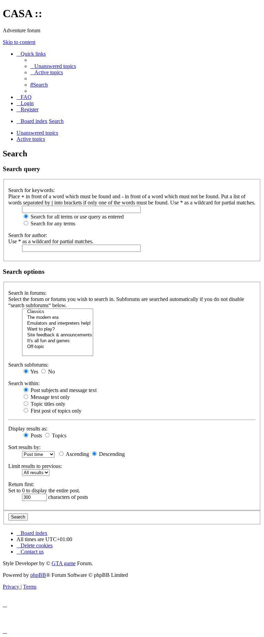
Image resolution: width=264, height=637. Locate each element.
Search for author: (27, 235)
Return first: (21, 484)
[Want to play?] (57, 329)
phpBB (38, 575)
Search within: (24, 383)
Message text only (49, 397)
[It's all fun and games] (57, 341)
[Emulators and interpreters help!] (57, 323)
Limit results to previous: (35, 466)
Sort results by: (24, 447)
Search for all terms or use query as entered (76, 217)
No (51, 372)
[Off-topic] (57, 347)
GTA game (64, 563)
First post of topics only (55, 411)
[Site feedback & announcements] (57, 335)
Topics (58, 435)
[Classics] (57, 312)
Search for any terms (52, 223)
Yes (33, 372)
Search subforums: (28, 365)
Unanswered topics (37, 133)
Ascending (77, 454)
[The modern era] (57, 318)
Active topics (30, 139)
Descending (111, 454)
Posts (35, 435)
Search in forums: (27, 293)
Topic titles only (47, 404)
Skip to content (19, 42)
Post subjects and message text (63, 390)
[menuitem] (53, 66)
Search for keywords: (31, 190)
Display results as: (27, 429)
